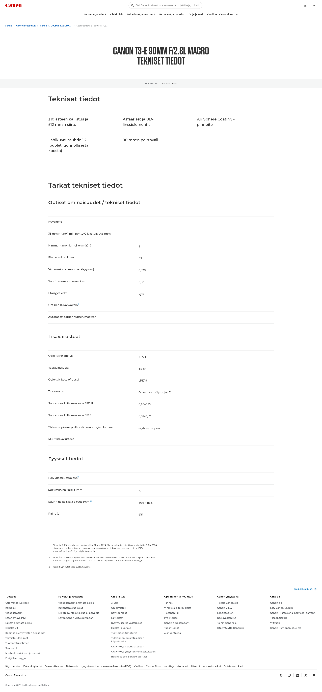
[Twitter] (305, 675)
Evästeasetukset (233, 666)
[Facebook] (281, 675)
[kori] (314, 6)
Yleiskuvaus (151, 83)
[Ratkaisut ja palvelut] (186, 14)
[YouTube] (314, 675)
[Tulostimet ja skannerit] (156, 14)
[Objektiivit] (124, 14)
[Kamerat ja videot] (107, 14)
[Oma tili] (305, 6)
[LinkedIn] (297, 675)
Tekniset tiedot (169, 83)
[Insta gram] (289, 675)
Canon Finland (14, 675)
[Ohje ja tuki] (204, 14)
